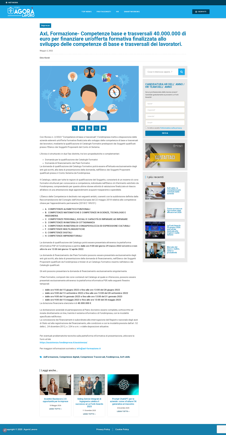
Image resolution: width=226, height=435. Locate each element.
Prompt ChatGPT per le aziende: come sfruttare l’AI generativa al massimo (123, 401)
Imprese (45, 25)
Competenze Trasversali (92, 357)
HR (117, 12)
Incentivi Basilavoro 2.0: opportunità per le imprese (55, 400)
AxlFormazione (50, 357)
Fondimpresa (112, 357)
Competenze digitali (69, 357)
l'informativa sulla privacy (171, 128)
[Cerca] (181, 72)
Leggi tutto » (55, 409)
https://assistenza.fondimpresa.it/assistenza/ (63, 342)
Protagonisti (104, 12)
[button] (75, 128)
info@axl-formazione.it (89, 348)
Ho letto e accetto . (165, 128)
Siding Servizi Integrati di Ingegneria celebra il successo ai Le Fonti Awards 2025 (89, 403)
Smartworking (132, 12)
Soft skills (125, 357)
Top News (86, 12)
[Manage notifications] (5, 430)
